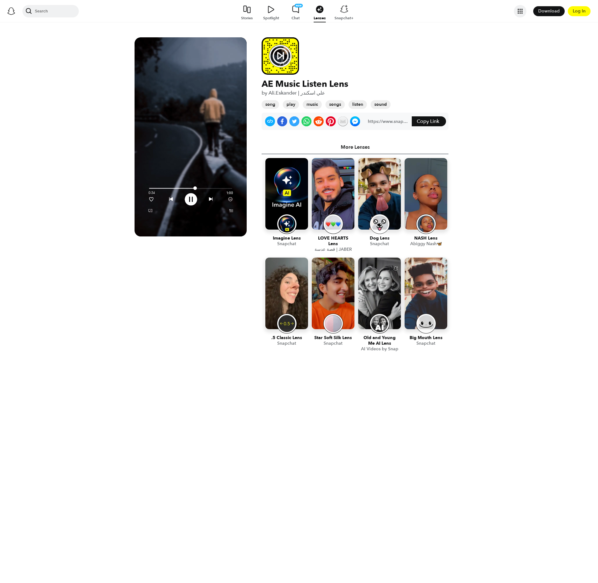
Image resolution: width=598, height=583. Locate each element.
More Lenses (355, 147)
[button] (270, 121)
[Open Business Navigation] (520, 11)
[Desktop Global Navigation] (11, 11)
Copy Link (428, 121)
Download (549, 11)
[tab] (355, 147)
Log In (579, 11)
